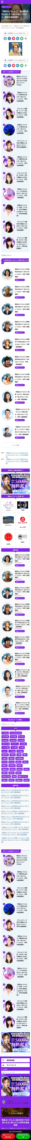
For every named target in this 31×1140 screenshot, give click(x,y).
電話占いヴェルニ (7, 255)
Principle (21, 736)
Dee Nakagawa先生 (15, 733)
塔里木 (24, 755)
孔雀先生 (4, 758)
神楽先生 (12, 769)
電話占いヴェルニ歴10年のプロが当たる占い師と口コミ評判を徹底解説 (15, 1122)
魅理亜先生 (19, 780)
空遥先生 (26, 769)
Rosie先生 (5, 740)
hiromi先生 (5, 736)
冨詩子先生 (5, 755)
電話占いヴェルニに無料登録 (8, 1136)
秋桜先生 (19, 769)
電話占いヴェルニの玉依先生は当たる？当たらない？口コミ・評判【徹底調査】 (22, 558)
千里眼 (19, 755)
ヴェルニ (4, 751)
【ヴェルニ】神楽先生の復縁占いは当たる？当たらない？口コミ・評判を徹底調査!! (22, 226)
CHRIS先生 (5, 733)
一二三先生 (12, 751)
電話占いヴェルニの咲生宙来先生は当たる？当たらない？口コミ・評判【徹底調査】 (22, 640)
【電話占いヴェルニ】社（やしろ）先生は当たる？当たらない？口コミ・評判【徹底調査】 (22, 689)
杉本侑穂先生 (19, 758)
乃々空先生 (20, 751)
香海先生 (11, 780)
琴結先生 (19, 765)
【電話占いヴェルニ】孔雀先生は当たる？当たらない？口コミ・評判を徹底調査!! (22, 129)
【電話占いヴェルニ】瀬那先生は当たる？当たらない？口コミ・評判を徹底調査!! (22, 161)
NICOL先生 (13, 736)
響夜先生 (4, 780)
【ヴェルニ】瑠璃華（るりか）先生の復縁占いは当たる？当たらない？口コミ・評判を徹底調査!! (22, 243)
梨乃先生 (11, 762)
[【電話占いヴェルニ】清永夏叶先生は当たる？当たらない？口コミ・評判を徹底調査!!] (17, 38)
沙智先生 (25, 762)
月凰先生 (11, 758)
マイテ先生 (14, 747)
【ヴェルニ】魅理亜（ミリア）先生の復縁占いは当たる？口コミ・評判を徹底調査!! (22, 113)
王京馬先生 (12, 765)
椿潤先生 (18, 762)
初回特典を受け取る (23, 1135)
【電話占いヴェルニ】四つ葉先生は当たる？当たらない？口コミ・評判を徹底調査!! (17, 461)
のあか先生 (13, 740)
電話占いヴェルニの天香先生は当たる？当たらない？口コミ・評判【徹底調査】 (22, 656)
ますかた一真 (5, 744)
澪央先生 (4, 765)
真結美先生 (5, 769)
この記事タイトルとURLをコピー (16, 33)
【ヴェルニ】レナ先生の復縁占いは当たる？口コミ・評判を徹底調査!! (22, 144)
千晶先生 (12, 755)
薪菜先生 (18, 773)
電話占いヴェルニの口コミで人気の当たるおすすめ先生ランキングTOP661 (22, 80)
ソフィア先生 (5, 747)
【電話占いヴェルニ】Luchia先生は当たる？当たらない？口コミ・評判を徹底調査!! (17, 455)
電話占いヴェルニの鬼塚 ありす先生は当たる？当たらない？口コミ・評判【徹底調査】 (22, 624)
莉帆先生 (11, 773)
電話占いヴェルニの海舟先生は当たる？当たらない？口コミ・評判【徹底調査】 (22, 574)
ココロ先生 (23, 744)
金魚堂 (14, 776)
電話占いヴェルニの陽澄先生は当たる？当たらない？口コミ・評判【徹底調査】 (22, 607)
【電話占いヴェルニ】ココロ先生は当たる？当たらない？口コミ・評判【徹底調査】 (22, 193)
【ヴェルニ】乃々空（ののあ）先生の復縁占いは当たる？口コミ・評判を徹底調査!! (22, 177)
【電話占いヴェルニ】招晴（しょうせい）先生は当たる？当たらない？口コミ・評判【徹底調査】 (22, 706)
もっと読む (16, 445)
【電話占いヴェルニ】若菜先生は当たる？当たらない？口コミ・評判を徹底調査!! (22, 96)
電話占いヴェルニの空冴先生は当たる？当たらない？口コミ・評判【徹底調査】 (22, 591)
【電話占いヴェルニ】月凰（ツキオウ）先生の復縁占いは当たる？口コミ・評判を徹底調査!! (22, 210)
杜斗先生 (4, 762)
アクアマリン (14, 744)
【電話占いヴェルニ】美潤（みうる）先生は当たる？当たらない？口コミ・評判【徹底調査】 (22, 673)
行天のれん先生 (6, 776)
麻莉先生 (26, 780)
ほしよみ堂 (21, 740)
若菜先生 (4, 773)
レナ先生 (22, 747)
